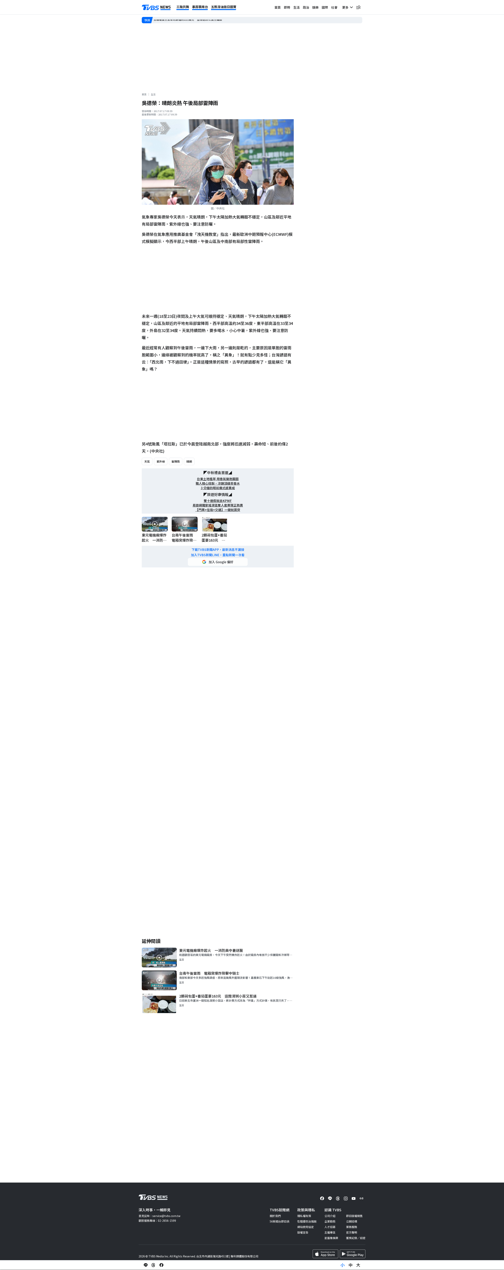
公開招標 (351, 1221)
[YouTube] (354, 1198)
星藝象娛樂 (331, 1238)
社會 (334, 7)
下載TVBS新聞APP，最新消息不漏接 (218, 549)
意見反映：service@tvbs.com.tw (159, 1216)
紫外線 (161, 461)
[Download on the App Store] (325, 1254)
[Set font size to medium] (350, 1265)
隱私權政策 (304, 1216)
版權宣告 (302, 1232)
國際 (325, 7)
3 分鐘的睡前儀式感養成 (218, 488)
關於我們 (275, 1216)
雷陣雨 (175, 461)
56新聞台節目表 (279, 1221)
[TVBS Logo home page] (156, 7)
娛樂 (315, 7)
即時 (287, 7)
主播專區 (329, 1232)
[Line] (330, 1198)
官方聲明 (351, 1232)
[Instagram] (346, 1198)
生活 (296, 7)
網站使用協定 (305, 1227)
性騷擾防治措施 (307, 1221)
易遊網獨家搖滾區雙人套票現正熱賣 (218, 505)
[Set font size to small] (342, 1265)
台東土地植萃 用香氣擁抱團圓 (218, 479)
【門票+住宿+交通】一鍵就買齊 (217, 510)
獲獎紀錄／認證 (355, 1238)
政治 (306, 7)
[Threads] (338, 1198)
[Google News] (361, 1198)
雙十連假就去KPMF (218, 500)
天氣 (147, 461)
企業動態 (329, 1221)
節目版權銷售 (354, 1216)
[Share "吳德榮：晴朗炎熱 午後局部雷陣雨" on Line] (146, 1265)
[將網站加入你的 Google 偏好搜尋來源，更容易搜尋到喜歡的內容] (218, 562)
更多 (346, 7)
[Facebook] (322, 1198)
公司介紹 (329, 1216)
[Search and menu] (358, 7)
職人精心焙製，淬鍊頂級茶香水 (218, 483)
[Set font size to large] (358, 1265)
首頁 (277, 7)
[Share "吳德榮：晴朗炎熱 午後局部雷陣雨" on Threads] (154, 1265)
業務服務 (351, 1227)
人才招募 (329, 1227)
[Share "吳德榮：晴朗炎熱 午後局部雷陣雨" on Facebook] (161, 1265)
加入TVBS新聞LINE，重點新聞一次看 (218, 555)
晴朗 (189, 461)
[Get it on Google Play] (352, 1254)
